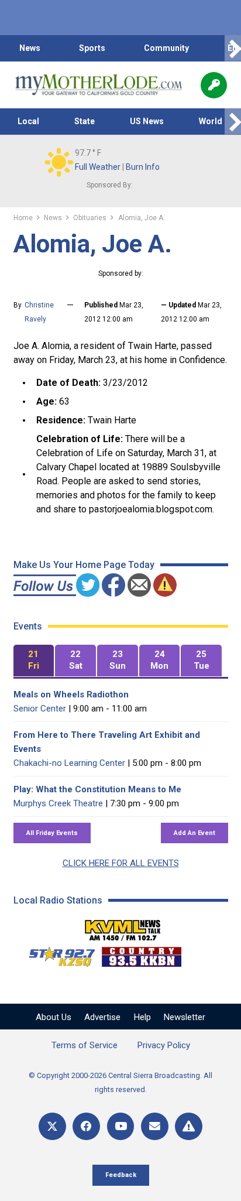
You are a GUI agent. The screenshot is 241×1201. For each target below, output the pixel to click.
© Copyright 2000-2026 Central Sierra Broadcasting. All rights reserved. (120, 1082)
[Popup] (214, 85)
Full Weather (97, 167)
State (84, 121)
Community (166, 48)
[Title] (188, 1126)
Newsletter (184, 1017)
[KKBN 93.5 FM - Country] (141, 954)
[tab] (33, 661)
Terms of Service (84, 1045)
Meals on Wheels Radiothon (71, 694)
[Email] (154, 1126)
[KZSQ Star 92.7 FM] (56, 954)
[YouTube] (121, 1126)
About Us (53, 1017)
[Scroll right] (233, 48)
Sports (92, 48)
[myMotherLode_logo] (98, 85)
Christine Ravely (39, 312)
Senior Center (39, 708)
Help (142, 1017)
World (210, 121)
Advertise (102, 1017)
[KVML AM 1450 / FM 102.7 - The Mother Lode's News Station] (123, 927)
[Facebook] (86, 1126)
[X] (52, 1126)
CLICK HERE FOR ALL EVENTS (121, 863)
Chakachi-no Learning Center (69, 763)
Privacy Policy (163, 1045)
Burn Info (143, 167)
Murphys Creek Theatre (58, 803)
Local (28, 121)
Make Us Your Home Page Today (83, 564)
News (29, 48)
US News (147, 121)
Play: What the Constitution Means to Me (97, 789)
